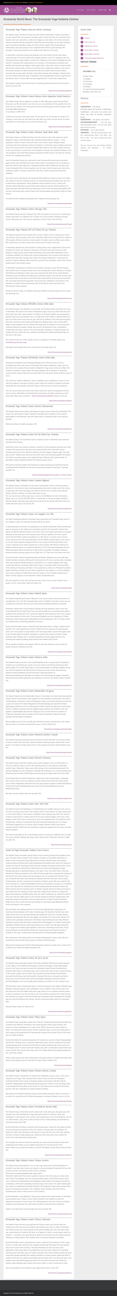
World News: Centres (91, 50)
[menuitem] (80, 9)
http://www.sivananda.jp (63, 1065)
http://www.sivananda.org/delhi (60, 401)
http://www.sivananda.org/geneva (60, 429)
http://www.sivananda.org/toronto (59, 1101)
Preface (86, 38)
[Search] (110, 9)
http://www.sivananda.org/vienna (60, 1214)
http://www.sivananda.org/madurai (59, 685)
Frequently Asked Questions (94, 58)
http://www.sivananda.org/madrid (60, 652)
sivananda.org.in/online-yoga (16, 342)
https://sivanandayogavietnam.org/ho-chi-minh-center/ (52, 475)
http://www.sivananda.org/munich (59, 798)
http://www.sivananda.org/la (62, 588)
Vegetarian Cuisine (90, 46)
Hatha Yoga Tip (89, 42)
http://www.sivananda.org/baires (60, 127)
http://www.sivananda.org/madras (60, 203)
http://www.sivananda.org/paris (60, 952)
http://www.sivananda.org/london (60, 508)
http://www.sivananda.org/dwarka (60, 352)
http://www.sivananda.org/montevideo (58, 729)
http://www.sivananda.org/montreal (59, 752)
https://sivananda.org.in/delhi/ (42, 396)
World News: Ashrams (91, 54)
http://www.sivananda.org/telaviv (60, 1011)
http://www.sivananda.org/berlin (60, 91)
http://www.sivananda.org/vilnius (60, 1273)
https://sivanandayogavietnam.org (59, 298)
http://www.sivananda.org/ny (61, 845)
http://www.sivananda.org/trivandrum (58, 1155)
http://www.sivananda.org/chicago (59, 224)
